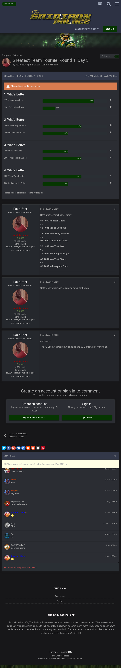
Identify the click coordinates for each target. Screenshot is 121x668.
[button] (110, 40)
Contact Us (66, 652)
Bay (12, 534)
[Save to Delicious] (23, 448)
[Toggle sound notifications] (116, 456)
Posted (49, 209)
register (22, 193)
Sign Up (110, 29)
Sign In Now (86, 418)
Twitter (60, 601)
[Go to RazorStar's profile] (6, 62)
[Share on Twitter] (4, 448)
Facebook (60, 596)
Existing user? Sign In (86, 29)
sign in (14, 193)
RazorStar (21, 64)
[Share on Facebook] (8, 448)
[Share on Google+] (13, 448)
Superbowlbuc (17, 501)
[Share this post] (114, 209)
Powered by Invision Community (51, 659)
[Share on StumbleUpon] (33, 448)
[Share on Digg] (18, 448)
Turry (13, 523)
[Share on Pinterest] (43, 448)
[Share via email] (38, 448)
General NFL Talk (50, 64)
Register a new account (34, 418)
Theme (53, 652)
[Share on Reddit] (28, 448)
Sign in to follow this (13, 55)
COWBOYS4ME (18, 545)
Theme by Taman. (74, 659)
